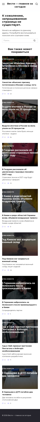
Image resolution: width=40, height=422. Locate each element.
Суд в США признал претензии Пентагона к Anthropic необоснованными (17, 348)
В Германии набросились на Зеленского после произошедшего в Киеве (19, 304)
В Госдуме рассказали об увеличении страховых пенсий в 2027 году (17, 171)
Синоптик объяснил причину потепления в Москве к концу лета (19, 83)
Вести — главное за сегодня (20, 5)
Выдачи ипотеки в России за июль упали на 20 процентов (18, 127)
